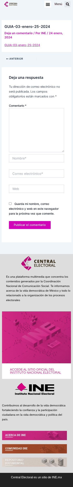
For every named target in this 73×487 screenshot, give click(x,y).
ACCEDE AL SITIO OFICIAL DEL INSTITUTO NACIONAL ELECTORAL (35, 371)
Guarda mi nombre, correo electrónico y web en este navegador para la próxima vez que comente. (34, 208)
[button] (47, 4)
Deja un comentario (18, 33)
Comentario (17, 105)
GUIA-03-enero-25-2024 (22, 45)
